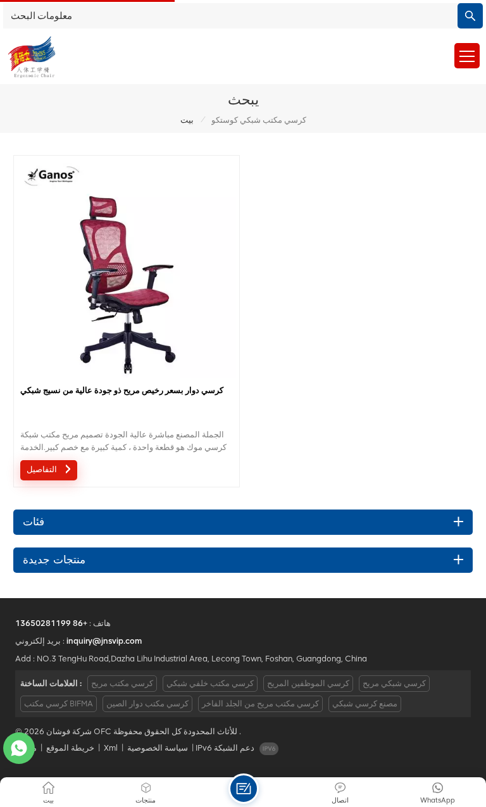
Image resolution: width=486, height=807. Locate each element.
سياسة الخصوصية (157, 748)
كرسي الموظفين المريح (308, 683)
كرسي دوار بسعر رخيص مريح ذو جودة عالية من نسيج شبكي (121, 390)
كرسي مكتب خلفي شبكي (210, 683)
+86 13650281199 (51, 623)
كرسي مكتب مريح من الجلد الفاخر (260, 703)
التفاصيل (43, 470)
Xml (111, 748)
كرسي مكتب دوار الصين (147, 703)
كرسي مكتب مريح (122, 683)
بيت (187, 120)
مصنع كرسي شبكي (364, 703)
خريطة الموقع (70, 748)
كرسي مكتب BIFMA (58, 703)
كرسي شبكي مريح (394, 683)
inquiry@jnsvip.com (104, 641)
